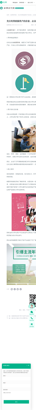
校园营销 (17, 42)
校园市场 (11, 30)
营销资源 (21, 2)
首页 (8, 15)
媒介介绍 (30, 2)
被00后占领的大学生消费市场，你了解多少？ (24, 318)
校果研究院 (13, 15)
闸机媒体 (15, 2)
